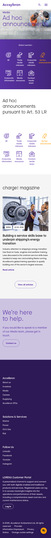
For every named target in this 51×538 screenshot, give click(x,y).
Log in (8, 506)
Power (5, 425)
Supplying (7, 399)
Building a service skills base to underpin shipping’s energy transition (24, 239)
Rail (4, 433)
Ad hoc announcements (43, 61)
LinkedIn (6, 451)
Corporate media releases (31, 62)
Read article (8, 269)
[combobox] (39, 5)
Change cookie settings (22, 532)
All (8, 60)
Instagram (7, 463)
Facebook (7, 455)
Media (5, 390)
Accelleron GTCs (10, 403)
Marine (8, 227)
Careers (6, 394)
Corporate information (8, 79)
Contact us (11, 343)
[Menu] (46, 5)
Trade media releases (20, 62)
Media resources (20, 79)
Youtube (6, 459)
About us (7, 382)
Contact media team (31, 80)
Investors (7, 386)
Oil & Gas (7, 429)
